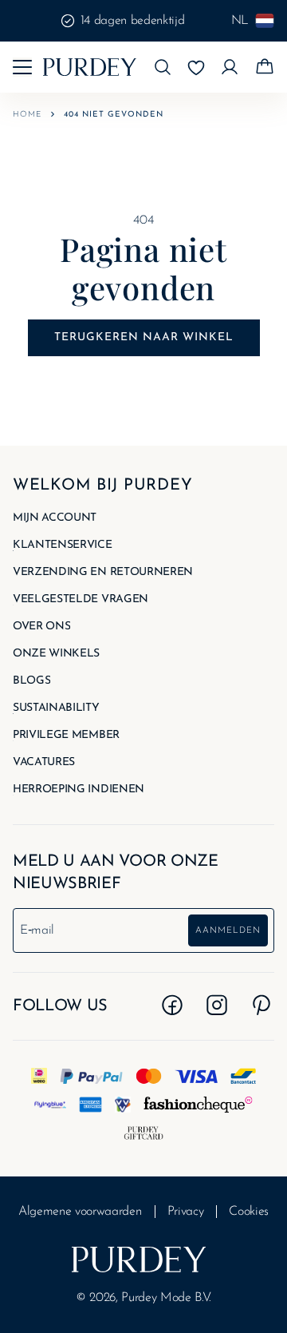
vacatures (44, 762)
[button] (162, 67)
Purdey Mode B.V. (166, 1297)
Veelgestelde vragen (80, 599)
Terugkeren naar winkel (144, 337)
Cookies (249, 1211)
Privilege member (66, 735)
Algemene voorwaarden (80, 1211)
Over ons (41, 627)
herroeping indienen (78, 789)
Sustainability (56, 708)
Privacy (185, 1211)
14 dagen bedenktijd (133, 20)
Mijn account (54, 518)
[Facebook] (172, 1005)
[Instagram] (217, 1005)
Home (27, 114)
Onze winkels (56, 654)
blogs (31, 681)
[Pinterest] (261, 1005)
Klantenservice (62, 545)
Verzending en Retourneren (103, 572)
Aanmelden (228, 930)
